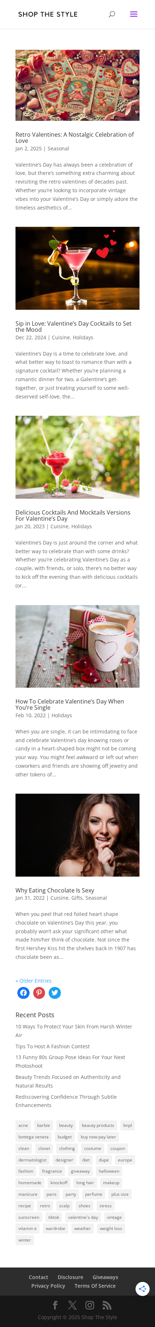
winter (24, 1240)
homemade (29, 1183)
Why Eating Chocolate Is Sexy (54, 890)
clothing (67, 1148)
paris (51, 1194)
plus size (120, 1194)
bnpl (127, 1125)
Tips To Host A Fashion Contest (52, 1046)
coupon (117, 1148)
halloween (109, 1171)
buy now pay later (98, 1137)
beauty (66, 1125)
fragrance (52, 1171)
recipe (24, 1206)
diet (86, 1160)
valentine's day (83, 1217)
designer (64, 1160)
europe (125, 1160)
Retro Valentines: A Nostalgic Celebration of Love (74, 138)
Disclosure (70, 1277)
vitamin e (27, 1228)
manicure (27, 1194)
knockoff (58, 1183)
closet (44, 1148)
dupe (104, 1160)
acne (23, 1125)
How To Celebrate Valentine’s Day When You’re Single (69, 704)
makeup (111, 1183)
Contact (38, 1277)
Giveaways (105, 1277)
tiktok (53, 1217)
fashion (25, 1171)
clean (23, 1148)
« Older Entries (33, 980)
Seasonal (58, 148)
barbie (43, 1125)
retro (45, 1206)
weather (82, 1228)
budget (65, 1137)
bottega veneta (33, 1137)
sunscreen (28, 1217)
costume (92, 1148)
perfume (93, 1194)
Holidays (83, 337)
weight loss (111, 1228)
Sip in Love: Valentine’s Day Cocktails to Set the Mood (73, 326)
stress (105, 1206)
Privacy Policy (48, 1285)
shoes (84, 1206)
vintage (114, 1217)
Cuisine (61, 337)
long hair (85, 1183)
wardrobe (55, 1228)
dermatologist (32, 1160)
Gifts (77, 897)
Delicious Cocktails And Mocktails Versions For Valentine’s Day (72, 515)
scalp (64, 1206)
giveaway (80, 1171)
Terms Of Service (95, 1285)
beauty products (98, 1125)
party (71, 1194)
